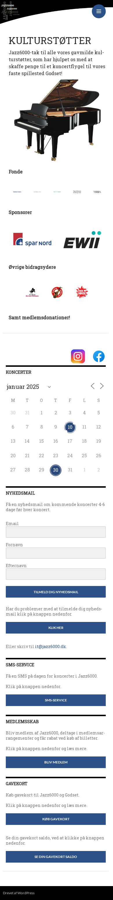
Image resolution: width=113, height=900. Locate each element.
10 (70, 427)
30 (55, 470)
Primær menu (99, 11)
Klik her (55, 627)
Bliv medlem (56, 762)
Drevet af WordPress (18, 893)
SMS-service (56, 700)
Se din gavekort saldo (55, 856)
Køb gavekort (56, 819)
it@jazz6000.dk (50, 646)
